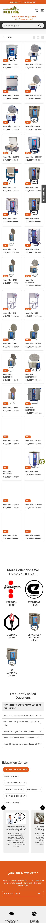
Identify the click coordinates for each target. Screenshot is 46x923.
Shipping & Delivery (14, 796)
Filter (9, 37)
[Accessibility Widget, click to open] (42, 461)
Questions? (44, 193)
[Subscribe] (39, 893)
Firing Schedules (13, 789)
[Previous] (3, 807)
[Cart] (37, 10)
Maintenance (34, 789)
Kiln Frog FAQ (11, 803)
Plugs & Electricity (14, 783)
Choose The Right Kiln (15, 769)
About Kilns (10, 776)
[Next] (23, 552)
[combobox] (23, 25)
